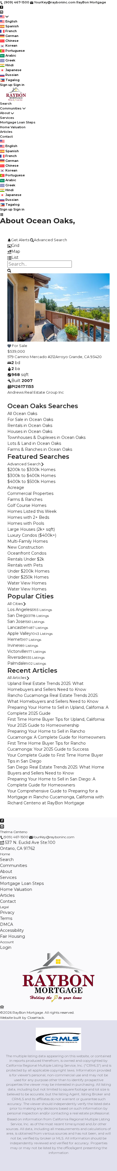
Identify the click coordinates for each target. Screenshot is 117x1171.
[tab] (58, 246)
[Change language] (4, 16)
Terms (6, 918)
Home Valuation (13, 127)
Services (7, 118)
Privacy (7, 912)
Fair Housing (12, 936)
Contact (6, 137)
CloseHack (35, 1017)
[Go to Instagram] (1, 12)
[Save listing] (9, 345)
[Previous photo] (14, 311)
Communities (11, 108)
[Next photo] (103, 311)
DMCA (6, 924)
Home (5, 854)
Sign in (18, 85)
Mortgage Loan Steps (17, 122)
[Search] (9, 270)
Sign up (6, 85)
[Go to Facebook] (1, 7)
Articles (6, 132)
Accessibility (12, 930)
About (5, 113)
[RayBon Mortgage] (58, 1001)
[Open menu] (1, 214)
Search (6, 104)
